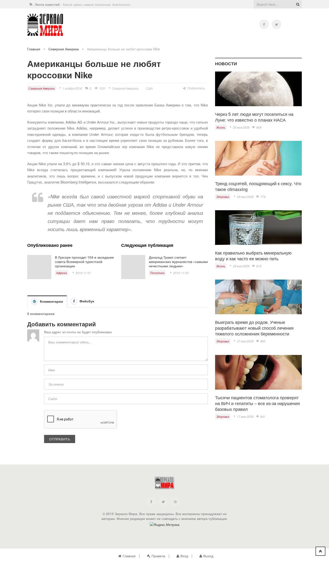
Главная (33, 48)
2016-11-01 (83, 273)
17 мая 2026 (245, 416)
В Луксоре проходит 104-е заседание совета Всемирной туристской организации (84, 261)
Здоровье (222, 197)
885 (262, 341)
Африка (61, 273)
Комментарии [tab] (51, 301)
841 (262, 416)
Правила (158, 555)
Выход (208, 555)
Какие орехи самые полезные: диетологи (96, 4)
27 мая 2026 (245, 341)
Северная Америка (63, 48)
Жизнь (220, 127)
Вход (184, 555)
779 (262, 197)
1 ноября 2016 (72, 88)
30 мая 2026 (241, 127)
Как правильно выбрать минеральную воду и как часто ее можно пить (253, 255)
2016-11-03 (181, 273)
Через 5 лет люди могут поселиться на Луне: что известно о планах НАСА (254, 117)
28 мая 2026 (241, 266)
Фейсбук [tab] (86, 301)
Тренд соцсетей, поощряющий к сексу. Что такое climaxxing (258, 186)
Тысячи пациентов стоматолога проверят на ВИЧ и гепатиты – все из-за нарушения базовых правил (257, 403)
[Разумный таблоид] (45, 24)
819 (258, 266)
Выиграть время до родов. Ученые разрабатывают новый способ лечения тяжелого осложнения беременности (254, 327)
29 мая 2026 (245, 197)
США (149, 88)
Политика (157, 273)
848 (258, 127)
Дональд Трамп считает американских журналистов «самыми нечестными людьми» (178, 261)
